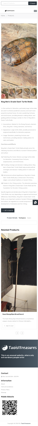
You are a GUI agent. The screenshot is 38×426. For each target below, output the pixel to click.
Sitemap (3, 392)
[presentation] (7, 54)
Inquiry (29, 218)
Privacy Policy (5, 389)
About (3, 384)
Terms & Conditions (7, 387)
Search (33, 3)
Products (11, 15)
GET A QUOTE (8, 210)
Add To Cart (9, 326)
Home (3, 15)
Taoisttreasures (26, 423)
